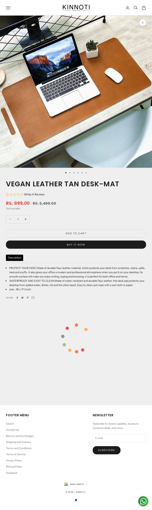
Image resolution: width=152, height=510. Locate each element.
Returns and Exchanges (20, 436)
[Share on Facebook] (17, 297)
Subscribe (106, 450)
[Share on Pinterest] (27, 297)
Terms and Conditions (19, 448)
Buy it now (76, 244)
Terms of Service (16, 454)
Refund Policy (14, 466)
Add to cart (76, 233)
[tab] (14, 258)
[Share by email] (32, 297)
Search (10, 423)
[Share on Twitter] (22, 297)
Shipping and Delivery (18, 442)
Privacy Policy (14, 460)
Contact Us (12, 429)
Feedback (11, 473)
